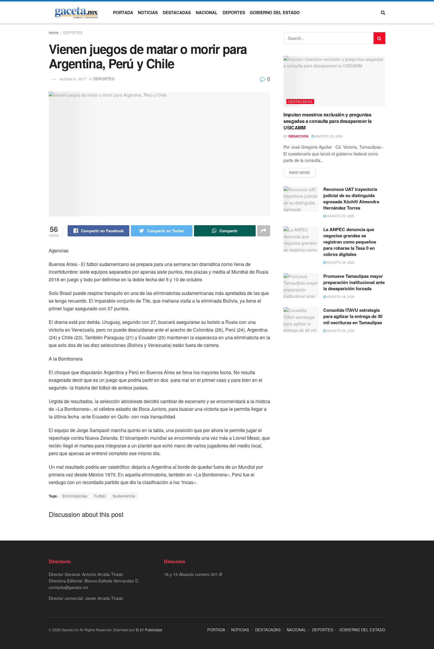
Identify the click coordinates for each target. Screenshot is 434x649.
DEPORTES (234, 12)
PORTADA (123, 12)
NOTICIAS (148, 12)
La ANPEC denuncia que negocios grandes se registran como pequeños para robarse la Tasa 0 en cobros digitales (349, 241)
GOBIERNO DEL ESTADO (275, 12)
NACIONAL (207, 12)
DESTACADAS (177, 12)
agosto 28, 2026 (328, 136)
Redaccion (298, 136)
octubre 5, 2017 (73, 79)
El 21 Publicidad (149, 629)
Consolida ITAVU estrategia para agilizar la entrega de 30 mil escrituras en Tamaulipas (353, 316)
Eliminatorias (75, 495)
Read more (299, 172)
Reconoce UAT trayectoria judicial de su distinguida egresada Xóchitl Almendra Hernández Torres (351, 198)
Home (53, 32)
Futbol (100, 495)
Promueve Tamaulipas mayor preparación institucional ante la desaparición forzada (354, 282)
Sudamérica (124, 495)
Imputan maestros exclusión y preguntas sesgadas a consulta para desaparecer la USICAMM (327, 121)
